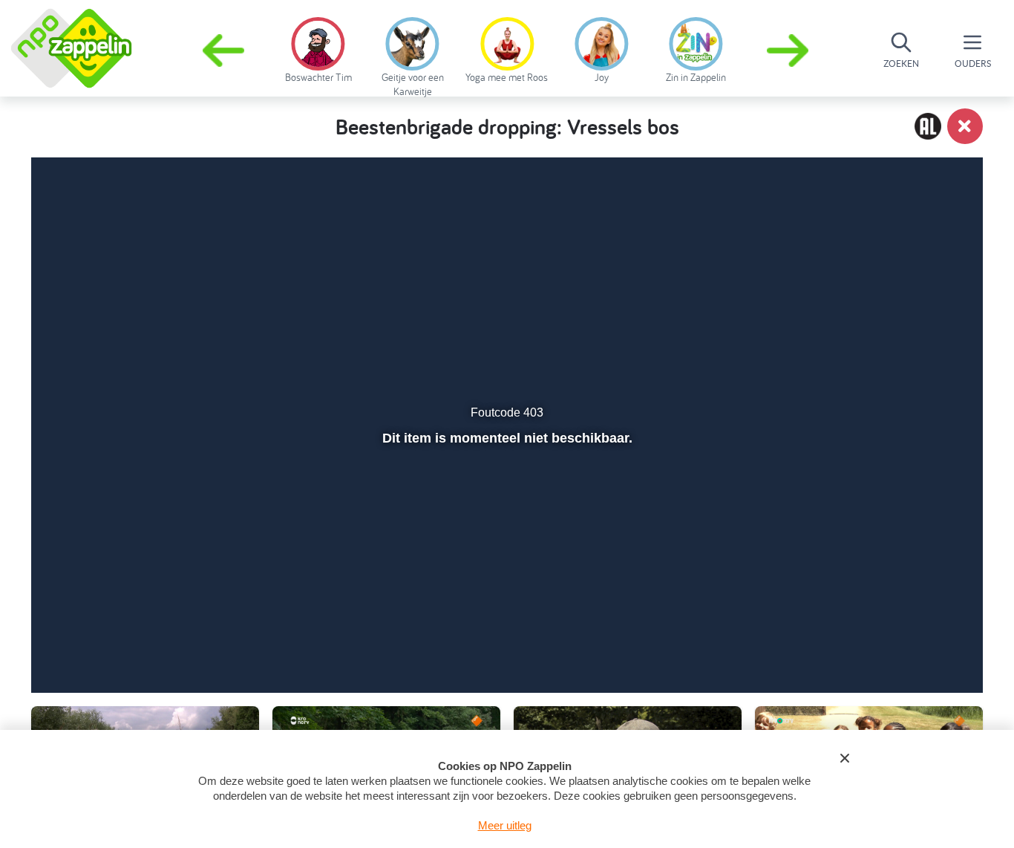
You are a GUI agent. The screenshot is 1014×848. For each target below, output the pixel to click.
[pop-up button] (886, 642)
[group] (318, 47)
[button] (789, 50)
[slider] (505, 610)
